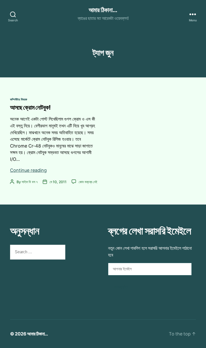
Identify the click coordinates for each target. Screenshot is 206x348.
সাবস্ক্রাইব (121, 287)
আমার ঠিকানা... (103, 10)
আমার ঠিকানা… (37, 333)
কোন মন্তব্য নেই (88, 182)
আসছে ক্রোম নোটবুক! (30, 107)
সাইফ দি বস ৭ (30, 182)
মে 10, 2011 (58, 182)
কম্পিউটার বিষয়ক (18, 99)
